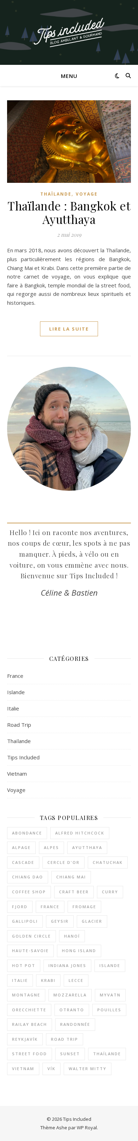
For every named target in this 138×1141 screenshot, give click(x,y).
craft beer (74, 891)
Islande (16, 692)
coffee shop (29, 891)
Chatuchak (108, 862)
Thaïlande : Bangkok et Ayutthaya (69, 212)
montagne (26, 994)
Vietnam (17, 773)
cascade (23, 862)
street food (29, 1053)
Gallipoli (25, 921)
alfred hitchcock (79, 833)
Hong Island (79, 950)
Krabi (48, 980)
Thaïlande (55, 194)
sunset (70, 1053)
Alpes (51, 847)
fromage (84, 906)
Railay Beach (29, 1024)
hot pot (23, 965)
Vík (51, 1068)
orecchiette (29, 1009)
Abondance (27, 833)
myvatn (110, 994)
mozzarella (70, 994)
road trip (64, 1039)
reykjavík (25, 1039)
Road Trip (19, 724)
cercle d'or (63, 862)
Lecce (76, 980)
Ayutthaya (87, 847)
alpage (21, 847)
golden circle (31, 936)
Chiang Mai (71, 876)
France (15, 675)
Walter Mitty (88, 1068)
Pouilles (109, 1009)
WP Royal (87, 1127)
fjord (20, 906)
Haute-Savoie (30, 950)
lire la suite (69, 329)
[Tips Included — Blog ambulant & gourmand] (69, 32)
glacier (92, 921)
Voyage (87, 194)
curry (110, 891)
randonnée (75, 1024)
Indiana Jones (67, 965)
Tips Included (23, 757)
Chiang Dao (27, 876)
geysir (60, 921)
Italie (13, 708)
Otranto (71, 1009)
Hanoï (72, 936)
